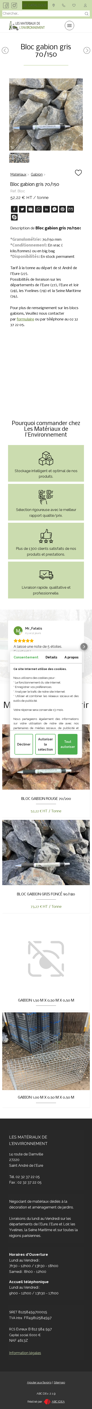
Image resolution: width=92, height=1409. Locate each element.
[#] (74, 5)
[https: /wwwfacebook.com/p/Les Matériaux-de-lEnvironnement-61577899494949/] (6, 5)
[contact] (54, 5)
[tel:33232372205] (64, 5)
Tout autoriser (68, 744)
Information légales (25, 1353)
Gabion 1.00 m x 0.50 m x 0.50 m (46, 1097)
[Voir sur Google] (18, 630)
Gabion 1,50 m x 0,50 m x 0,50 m (46, 1000)
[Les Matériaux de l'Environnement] (27, 25)
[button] (8, 646)
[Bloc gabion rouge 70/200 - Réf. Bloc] (46, 788)
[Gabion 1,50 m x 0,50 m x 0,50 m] (87, 52)
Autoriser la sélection (45, 744)
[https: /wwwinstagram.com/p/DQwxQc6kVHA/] (14, 5)
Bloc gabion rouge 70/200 (46, 799)
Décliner (23, 744)
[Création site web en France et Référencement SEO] (47, 1402)
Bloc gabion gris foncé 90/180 (46, 894)
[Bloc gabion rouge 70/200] (5, 52)
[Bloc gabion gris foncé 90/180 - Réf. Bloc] (46, 884)
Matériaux (18, 174)
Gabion (37, 174)
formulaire (25, 319)
